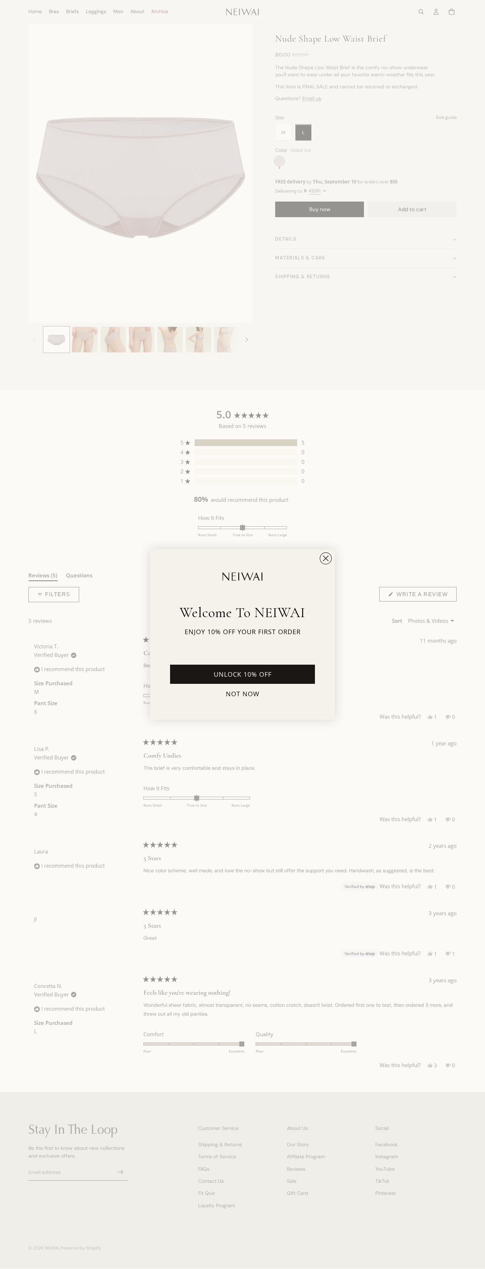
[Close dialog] (326, 558)
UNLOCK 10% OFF (243, 674)
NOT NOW (243, 694)
